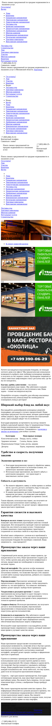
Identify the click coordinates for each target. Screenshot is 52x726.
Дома (8, 13)
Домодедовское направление (18, 22)
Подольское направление (16, 37)
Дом (2, 50)
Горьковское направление (16, 18)
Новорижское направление (17, 35)
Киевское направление (15, 26)
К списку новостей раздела (17, 244)
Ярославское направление (16, 42)
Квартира (5, 59)
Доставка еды (11, 24)
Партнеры (38, 70)
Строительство (7, 48)
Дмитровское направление (17, 20)
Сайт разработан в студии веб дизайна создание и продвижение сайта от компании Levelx (21, 713)
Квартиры (10, 15)
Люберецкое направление (16, 31)
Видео (3, 9)
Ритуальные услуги (9, 61)
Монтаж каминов (13, 33)
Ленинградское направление (18, 29)
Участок (4, 54)
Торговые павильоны (14, 39)
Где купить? (6, 7)
